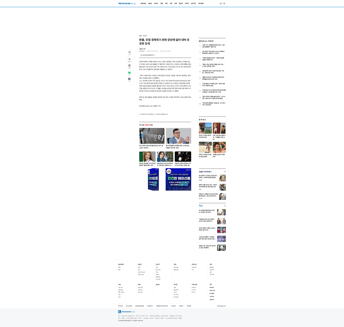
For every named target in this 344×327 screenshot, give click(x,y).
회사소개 (120, 306)
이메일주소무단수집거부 (162, 306)
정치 (166, 3)
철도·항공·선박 (141, 272)
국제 (175, 3)
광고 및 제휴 (129, 306)
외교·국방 (212, 274)
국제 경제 (140, 287)
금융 (119, 267)
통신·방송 (158, 269)
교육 (119, 294)
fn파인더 (194, 287)
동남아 (181, 3)
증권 (119, 269)
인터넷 (157, 274)
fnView (212, 287)
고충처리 (181, 306)
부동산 (150, 3)
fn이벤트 (212, 293)
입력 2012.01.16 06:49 (152, 51)
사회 (171, 3)
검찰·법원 (120, 290)
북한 (211, 272)
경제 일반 (176, 267)
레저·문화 (176, 297)
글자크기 (129, 61)
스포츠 (175, 292)
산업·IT (156, 3)
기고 (193, 269)
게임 (157, 272)
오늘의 (205, 172)
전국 (119, 297)
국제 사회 (140, 292)
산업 (157, 267)
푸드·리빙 (176, 294)
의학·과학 (158, 279)
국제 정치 (140, 290)
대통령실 (212, 267)
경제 (161, 3)
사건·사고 (120, 287)
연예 (175, 287)
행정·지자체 (121, 292)
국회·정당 (212, 269)
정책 (139, 267)
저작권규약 (150, 306)
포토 (211, 284)
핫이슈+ (194, 292)
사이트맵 (189, 306)
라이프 (187, 3)
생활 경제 (176, 269)
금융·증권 (143, 3)
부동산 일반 (141, 274)
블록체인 (158, 277)
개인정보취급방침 (139, 306)
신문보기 (212, 299)
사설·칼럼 (194, 267)
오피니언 (193, 3)
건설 (139, 269)
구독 (129, 75)
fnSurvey (212, 290)
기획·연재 (200, 3)
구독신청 (173, 306)
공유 (129, 54)
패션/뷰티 (176, 290)
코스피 (145, 36)
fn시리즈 (194, 290)
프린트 (129, 68)
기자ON (212, 296)
